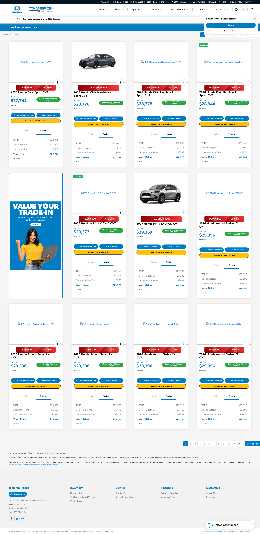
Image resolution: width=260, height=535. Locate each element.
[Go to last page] (257, 34)
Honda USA (109, 531)
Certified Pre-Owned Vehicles (82, 497)
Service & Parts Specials (126, 497)
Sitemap (46, 531)
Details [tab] (28, 130)
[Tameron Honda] (32, 9)
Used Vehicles (76, 501)
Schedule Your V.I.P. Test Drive (35, 121)
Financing (167, 488)
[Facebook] (11, 518)
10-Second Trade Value (25, 115)
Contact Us (19, 494)
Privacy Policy (26, 531)
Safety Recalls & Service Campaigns (83, 531)
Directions (210, 497)
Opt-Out (100, 531)
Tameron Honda (14, 531)
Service (120, 488)
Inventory (76, 488)
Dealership (213, 488)
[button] (57, 82)
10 (246, 34)
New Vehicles (76, 493)
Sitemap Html (55, 531)
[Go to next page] (251, 34)
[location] (172, 2)
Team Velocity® (216, 532)
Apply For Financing (169, 493)
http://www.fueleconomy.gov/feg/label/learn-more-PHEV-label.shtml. (34, 465)
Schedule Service (123, 493)
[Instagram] (17, 518)
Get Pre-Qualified (48, 115)
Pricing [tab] (43, 130)
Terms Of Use (37, 531)
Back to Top (252, 443)
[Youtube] (22, 518)
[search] (252, 10)
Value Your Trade (168, 497)
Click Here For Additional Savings (48, 99)
